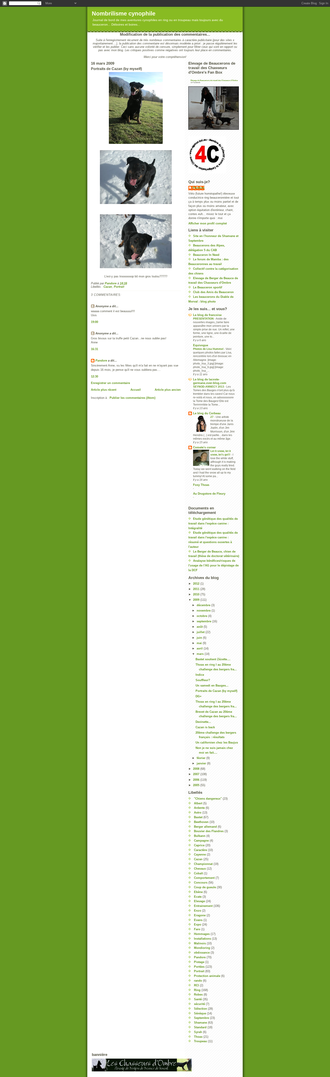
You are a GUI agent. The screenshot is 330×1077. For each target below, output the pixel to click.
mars (201, 654)
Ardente (199, 807)
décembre (204, 605)
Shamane (200, 1022)
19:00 (94, 322)
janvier (202, 763)
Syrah (198, 1032)
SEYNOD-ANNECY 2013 (209, 386)
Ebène (198, 892)
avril (200, 648)
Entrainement (203, 906)
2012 (196, 583)
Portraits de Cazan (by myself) (216, 691)
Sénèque (200, 1013)
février (201, 758)
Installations (202, 938)
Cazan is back (205, 727)
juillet (201, 632)
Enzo (197, 910)
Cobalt (198, 873)
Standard (200, 1027)
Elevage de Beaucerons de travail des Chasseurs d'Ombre (214, 80)
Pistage (199, 962)
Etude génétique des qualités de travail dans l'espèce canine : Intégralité (213, 523)
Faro (197, 929)
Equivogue (200, 345)
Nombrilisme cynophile (123, 13)
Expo (197, 924)
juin (200, 637)
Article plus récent (103, 389)
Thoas (198, 1036)
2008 (196, 768)
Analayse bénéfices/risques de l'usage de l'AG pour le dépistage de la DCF (213, 565)
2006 (196, 779)
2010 (196, 594)
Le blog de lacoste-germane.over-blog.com (209, 381)
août (200, 626)
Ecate (198, 896)
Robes (198, 994)
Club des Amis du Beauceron (213, 292)
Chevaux (200, 868)
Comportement (204, 878)
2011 (196, 589)
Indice (200, 674)
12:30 (94, 376)
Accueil (135, 389)
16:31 (94, 349)
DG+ (199, 696)
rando (198, 980)
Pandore (101, 360)
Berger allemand (205, 826)
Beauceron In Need (206, 255)
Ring (197, 990)
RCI (196, 985)
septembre (204, 621)
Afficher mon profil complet (207, 223)
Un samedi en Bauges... (212, 685)
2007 (196, 774)
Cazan (107, 286)
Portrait (119, 286)
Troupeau (200, 1041)
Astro (197, 812)
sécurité (199, 1004)
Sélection (200, 1008)
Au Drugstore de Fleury (209, 493)
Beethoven (201, 822)
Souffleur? (203, 680)
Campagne (201, 840)
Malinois (200, 943)
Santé (198, 999)
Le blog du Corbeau (207, 413)
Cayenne (200, 854)
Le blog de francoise (207, 315)
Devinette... (203, 722)
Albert (198, 803)
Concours (200, 882)
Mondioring (202, 948)
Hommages (202, 934)
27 (212, 417)
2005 (196, 785)
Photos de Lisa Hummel (208, 349)
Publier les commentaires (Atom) (132, 397)
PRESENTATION (203, 318)
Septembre (201, 1018)
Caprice (199, 845)
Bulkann (199, 836)
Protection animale (207, 976)
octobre (202, 616)
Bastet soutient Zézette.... (213, 659)
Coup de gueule (205, 887)
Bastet (198, 817)
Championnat (203, 864)
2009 (196, 599)
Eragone (200, 915)
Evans (198, 920)
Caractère (200, 850)
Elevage (199, 901)
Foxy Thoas (201, 485)
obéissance (202, 952)
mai (200, 643)
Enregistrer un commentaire (110, 383)
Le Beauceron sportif (207, 287)
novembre (204, 610)
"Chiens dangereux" (208, 798)
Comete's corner (204, 447)
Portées (199, 966)
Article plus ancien (168, 389)
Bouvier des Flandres (209, 831)
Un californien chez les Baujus (217, 742)
